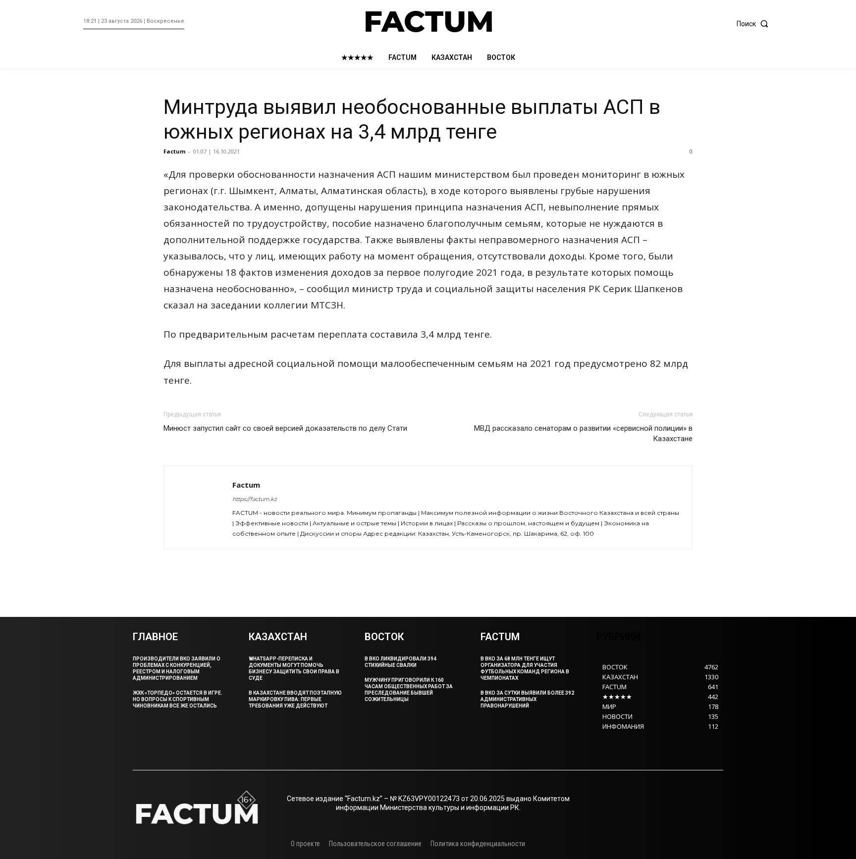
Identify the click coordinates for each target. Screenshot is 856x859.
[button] (755, 23)
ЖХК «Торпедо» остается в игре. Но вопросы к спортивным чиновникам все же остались (177, 699)
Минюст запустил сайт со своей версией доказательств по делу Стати (285, 428)
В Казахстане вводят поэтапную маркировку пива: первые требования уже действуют (295, 699)
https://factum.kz (254, 499)
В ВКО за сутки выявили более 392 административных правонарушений (527, 699)
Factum (174, 151)
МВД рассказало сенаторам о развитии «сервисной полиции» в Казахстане (583, 433)
